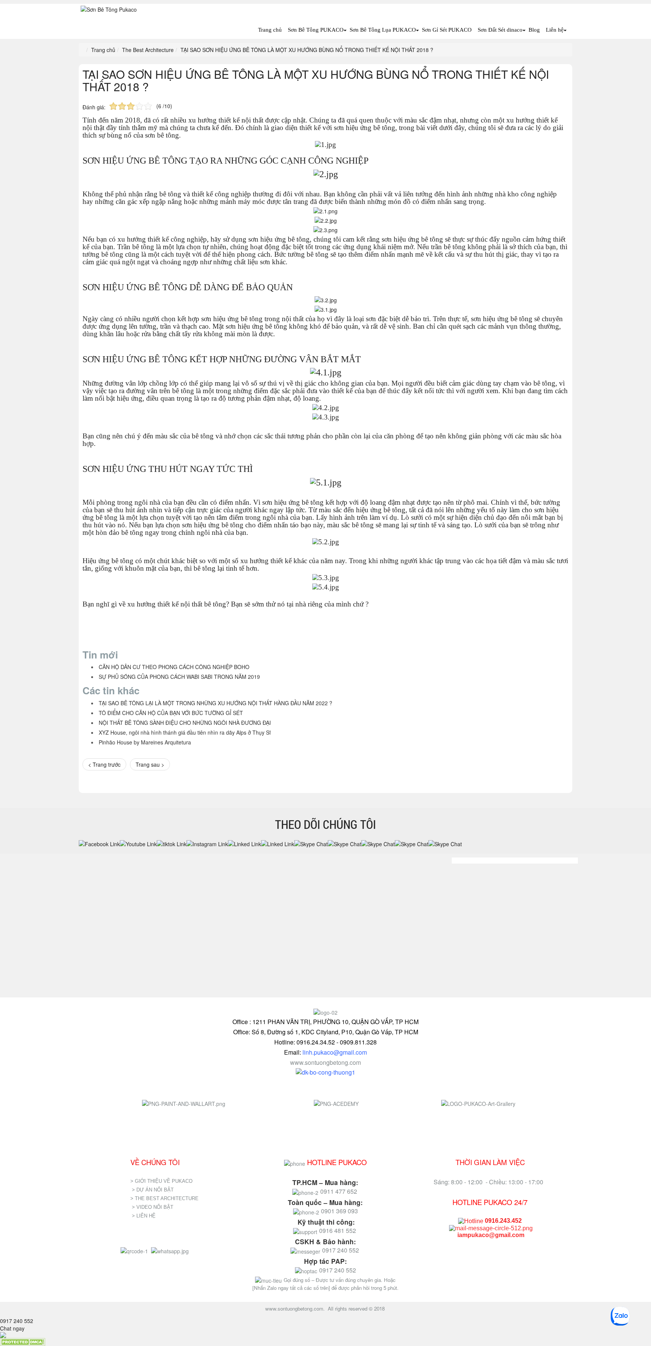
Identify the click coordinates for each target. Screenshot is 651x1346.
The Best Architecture (148, 50)
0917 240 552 (16, 1321)
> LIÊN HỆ (144, 1216)
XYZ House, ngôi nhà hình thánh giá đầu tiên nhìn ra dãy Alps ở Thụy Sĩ (185, 732)
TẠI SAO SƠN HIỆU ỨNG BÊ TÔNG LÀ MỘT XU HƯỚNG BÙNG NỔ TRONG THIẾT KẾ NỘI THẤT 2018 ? (316, 80)
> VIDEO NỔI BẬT (152, 1207)
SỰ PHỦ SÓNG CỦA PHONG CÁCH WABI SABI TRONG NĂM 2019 (179, 676)
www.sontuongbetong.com (325, 1062)
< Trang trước (104, 764)
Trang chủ (270, 30)
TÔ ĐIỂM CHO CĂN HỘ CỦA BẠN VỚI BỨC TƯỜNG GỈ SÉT (171, 713)
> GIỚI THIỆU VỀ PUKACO (161, 1181)
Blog (534, 30)
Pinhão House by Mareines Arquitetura (145, 742)
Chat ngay (12, 1328)
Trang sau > (150, 764)
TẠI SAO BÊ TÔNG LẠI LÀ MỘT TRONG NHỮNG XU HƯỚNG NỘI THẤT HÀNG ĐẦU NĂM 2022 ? (215, 703)
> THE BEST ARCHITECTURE (164, 1198)
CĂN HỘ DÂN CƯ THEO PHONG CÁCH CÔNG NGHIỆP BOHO (174, 667)
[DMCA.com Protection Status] (22, 1341)
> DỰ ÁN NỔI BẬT (153, 1190)
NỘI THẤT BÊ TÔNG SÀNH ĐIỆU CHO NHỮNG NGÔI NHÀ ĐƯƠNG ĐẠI (185, 722)
